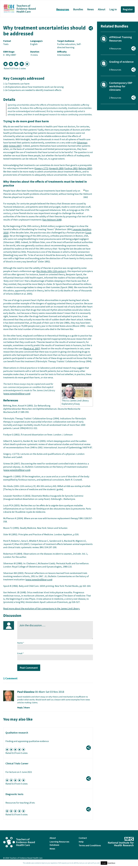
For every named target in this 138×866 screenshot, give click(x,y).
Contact (83, 837)
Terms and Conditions (90, 845)
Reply (20, 707)
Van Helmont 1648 (52, 219)
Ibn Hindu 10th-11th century (51, 271)
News (90, 9)
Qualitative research (16, 732)
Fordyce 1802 (71, 168)
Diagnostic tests (14, 794)
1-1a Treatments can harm (16, 83)
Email (20, 653)
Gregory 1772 (41, 168)
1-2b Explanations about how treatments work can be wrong (33, 86)
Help (81, 841)
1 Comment (10, 678)
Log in (113, 9)
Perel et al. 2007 (31, 348)
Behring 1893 (85, 168)
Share (27, 707)
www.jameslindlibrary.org (17, 393)
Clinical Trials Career (16, 763)
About (101, 9)
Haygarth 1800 (56, 168)
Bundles (78, 9)
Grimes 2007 (15, 145)
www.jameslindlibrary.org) (17, 469)
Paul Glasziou (26, 691)
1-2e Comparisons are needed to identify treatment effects (32, 90)
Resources (62, 9)
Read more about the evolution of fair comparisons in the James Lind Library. (41, 608)
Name (20, 642)
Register (128, 9)
